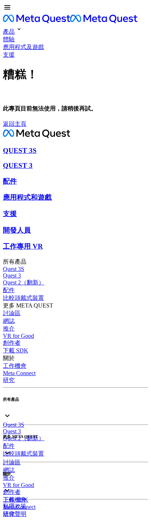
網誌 (9, 321)
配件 (10, 181)
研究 (9, 380)
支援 (10, 214)
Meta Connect (19, 373)
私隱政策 (14, 506)
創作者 (12, 343)
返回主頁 (14, 124)
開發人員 (17, 230)
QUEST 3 (18, 165)
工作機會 (14, 366)
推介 (9, 328)
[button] (75, 8)
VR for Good (18, 336)
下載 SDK (15, 350)
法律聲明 (14, 514)
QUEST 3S (20, 150)
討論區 (12, 313)
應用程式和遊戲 (27, 197)
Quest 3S (13, 269)
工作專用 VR (23, 246)
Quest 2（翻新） (23, 282)
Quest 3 (12, 275)
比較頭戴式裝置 (23, 298)
